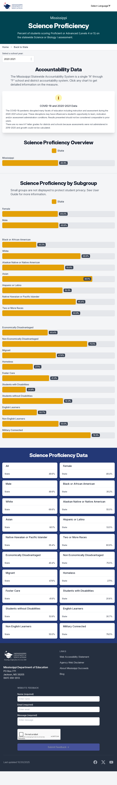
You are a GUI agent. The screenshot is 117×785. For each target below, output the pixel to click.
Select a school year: (12, 53)
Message (27, 715)
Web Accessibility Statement (74, 656)
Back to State (21, 47)
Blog (62, 673)
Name (25, 694)
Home (5, 47)
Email (25, 704)
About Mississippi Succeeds (74, 668)
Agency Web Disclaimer (72, 662)
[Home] (13, 5)
